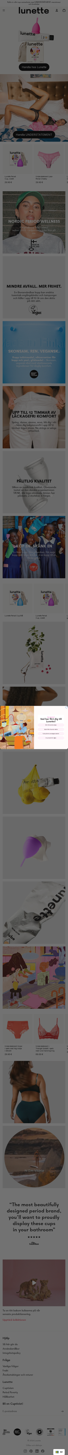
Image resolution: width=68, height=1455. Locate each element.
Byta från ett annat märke (51, 729)
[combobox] (59, 1452)
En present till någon (51, 738)
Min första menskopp (50, 725)
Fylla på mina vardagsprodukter (51, 733)
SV (61, 1452)
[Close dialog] (67, 707)
